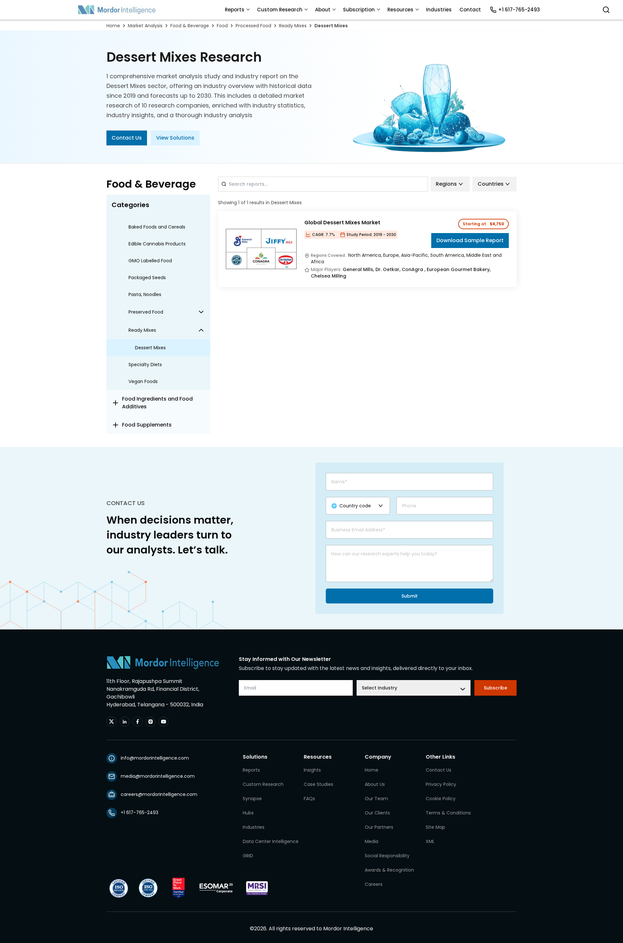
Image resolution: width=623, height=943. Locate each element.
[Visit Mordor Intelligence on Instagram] (150, 721)
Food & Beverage (189, 25)
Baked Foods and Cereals (156, 227)
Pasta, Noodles (144, 294)
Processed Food (253, 25)
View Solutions (175, 138)
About (322, 9)
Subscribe (495, 688)
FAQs (309, 798)
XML (430, 841)
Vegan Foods (143, 381)
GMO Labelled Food (150, 260)
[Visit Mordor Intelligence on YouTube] (163, 721)
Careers (374, 884)
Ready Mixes (293, 25)
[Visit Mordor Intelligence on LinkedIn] (124, 721)
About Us (375, 784)
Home (113, 25)
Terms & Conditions (448, 813)
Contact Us (127, 138)
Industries (439, 9)
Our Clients (377, 813)
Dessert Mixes (331, 25)
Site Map (435, 827)
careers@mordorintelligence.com (159, 794)
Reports (234, 9)
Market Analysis (145, 25)
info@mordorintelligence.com (155, 758)
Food (222, 25)
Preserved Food (145, 312)
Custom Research (279, 9)
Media (371, 841)
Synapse (252, 798)
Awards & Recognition (389, 870)
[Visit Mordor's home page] (117, 10)
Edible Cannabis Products (157, 244)
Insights (312, 770)
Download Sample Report (470, 240)
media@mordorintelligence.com (158, 776)
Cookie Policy (441, 798)
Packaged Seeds (147, 277)
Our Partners (379, 827)
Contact (470, 9)
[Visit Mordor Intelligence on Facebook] (137, 721)
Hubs (248, 813)
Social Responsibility (387, 855)
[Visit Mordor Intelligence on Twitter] (111, 721)
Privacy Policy (441, 784)
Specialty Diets (145, 364)
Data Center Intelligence (271, 841)
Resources (400, 9)
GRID (248, 855)
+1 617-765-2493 (519, 9)
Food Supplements (147, 424)
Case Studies (318, 784)
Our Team (376, 798)
